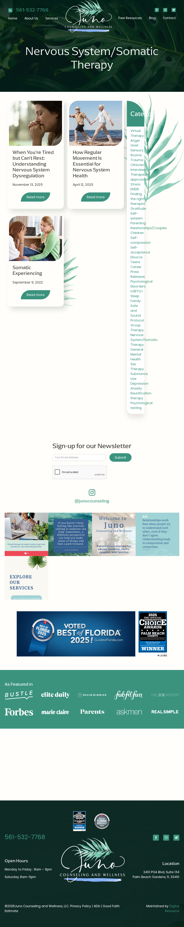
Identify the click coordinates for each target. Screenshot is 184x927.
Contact (169, 18)
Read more (35, 197)
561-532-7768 (32, 10)
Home (12, 18)
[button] (31, 18)
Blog (152, 18)
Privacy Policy (80, 906)
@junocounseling (92, 501)
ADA (97, 906)
